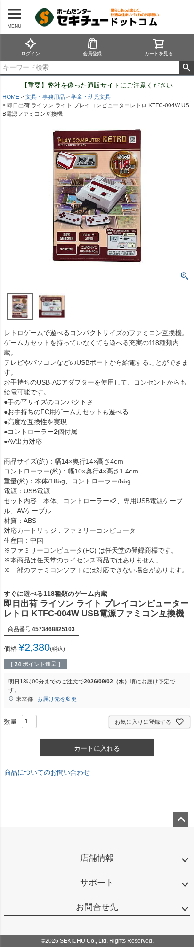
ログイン (30, 53)
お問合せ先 (97, 907)
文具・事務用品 (45, 97)
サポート (97, 882)
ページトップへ (180, 819)
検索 (186, 67)
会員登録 (92, 53)
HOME (10, 97)
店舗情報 (97, 858)
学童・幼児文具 (91, 97)
